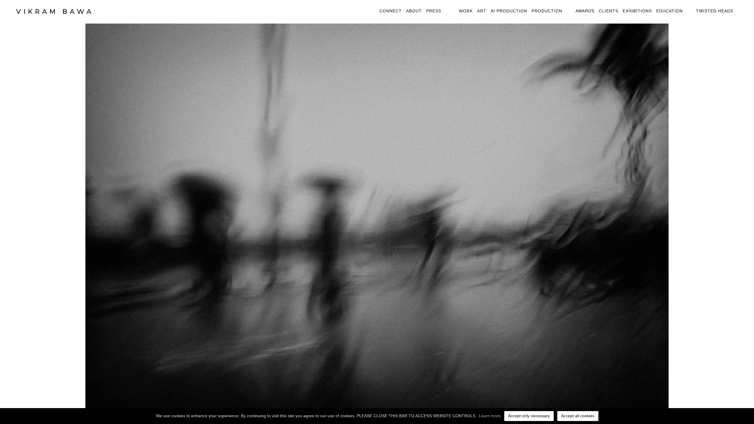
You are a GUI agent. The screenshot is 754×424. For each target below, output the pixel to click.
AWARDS (585, 11)
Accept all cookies (577, 415)
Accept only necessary (529, 415)
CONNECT (390, 11)
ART (481, 11)
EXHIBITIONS (637, 11)
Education (669, 11)
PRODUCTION (547, 11)
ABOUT (414, 11)
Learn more (490, 415)
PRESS (433, 11)
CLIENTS (608, 11)
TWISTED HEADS (714, 11)
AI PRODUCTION (509, 11)
